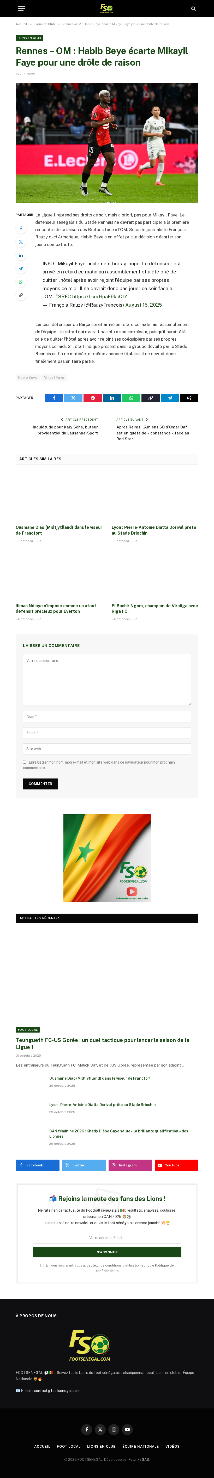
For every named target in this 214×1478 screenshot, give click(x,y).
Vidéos (172, 1446)
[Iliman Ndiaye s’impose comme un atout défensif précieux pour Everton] (59, 574)
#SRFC (63, 296)
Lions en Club (29, 37)
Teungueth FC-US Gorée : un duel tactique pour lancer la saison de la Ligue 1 (102, 1043)
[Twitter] (21, 242)
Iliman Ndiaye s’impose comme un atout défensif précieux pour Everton (56, 608)
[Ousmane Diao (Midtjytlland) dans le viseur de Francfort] (59, 496)
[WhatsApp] (21, 282)
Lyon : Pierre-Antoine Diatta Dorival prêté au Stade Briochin (154, 530)
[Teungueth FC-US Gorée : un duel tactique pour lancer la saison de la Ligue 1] (107, 981)
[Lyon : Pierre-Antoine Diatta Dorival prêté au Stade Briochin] (155, 496)
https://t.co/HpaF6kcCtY (99, 296)
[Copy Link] (21, 295)
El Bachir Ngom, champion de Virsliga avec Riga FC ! (155, 608)
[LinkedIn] (21, 255)
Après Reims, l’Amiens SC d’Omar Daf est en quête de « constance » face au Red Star (152, 433)
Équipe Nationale (140, 1446)
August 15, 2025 (143, 305)
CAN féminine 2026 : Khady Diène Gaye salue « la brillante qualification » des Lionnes (118, 1133)
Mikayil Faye (54, 378)
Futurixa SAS (139, 1460)
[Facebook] (21, 228)
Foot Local (28, 1029)
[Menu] (21, 8)
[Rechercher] (193, 8)
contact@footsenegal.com (57, 1391)
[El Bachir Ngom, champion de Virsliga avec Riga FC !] (155, 574)
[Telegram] (21, 268)
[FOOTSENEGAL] (107, 8)
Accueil (42, 1446)
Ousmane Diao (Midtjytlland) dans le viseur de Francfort (59, 530)
